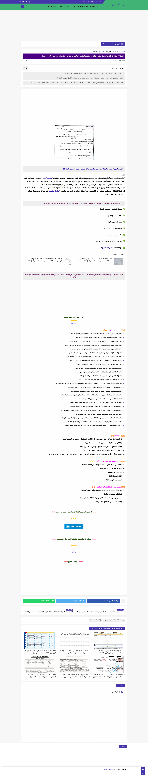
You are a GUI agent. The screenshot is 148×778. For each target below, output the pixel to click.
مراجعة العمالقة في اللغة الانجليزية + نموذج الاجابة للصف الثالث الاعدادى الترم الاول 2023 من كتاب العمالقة (91, 395)
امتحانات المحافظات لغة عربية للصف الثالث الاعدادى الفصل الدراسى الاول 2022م (99, 338)
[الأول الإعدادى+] (93, 773)
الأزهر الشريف (61, 7)
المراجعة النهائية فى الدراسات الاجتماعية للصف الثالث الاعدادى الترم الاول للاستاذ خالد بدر (96, 391)
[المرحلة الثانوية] (125, 773)
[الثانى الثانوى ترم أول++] (109, 773)
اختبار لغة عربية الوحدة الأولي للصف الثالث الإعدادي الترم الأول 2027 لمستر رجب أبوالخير (74, 652)
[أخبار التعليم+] (70, 775)
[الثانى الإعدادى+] (83, 773)
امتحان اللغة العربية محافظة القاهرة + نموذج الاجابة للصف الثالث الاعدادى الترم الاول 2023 (96, 334)
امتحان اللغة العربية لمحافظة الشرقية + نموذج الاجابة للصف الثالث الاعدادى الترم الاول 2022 (96, 341)
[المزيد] (73, 775)
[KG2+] (83, 775)
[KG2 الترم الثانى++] (77, 775)
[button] (103, 601)
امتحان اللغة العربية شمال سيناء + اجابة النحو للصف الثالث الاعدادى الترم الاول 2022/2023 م (96, 349)
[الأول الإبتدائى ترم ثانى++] (54, 773)
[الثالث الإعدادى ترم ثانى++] (67, 773)
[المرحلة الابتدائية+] (99, 775)
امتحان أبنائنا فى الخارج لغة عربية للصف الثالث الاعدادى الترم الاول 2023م (101, 372)
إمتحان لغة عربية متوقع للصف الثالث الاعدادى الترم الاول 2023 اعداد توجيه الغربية (99, 414)
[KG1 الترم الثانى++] (86, 775)
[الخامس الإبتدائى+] (125, 775)
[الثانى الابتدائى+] (51, 773)
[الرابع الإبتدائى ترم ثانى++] (25, 773)
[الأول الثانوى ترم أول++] (119, 773)
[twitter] (26, 1)
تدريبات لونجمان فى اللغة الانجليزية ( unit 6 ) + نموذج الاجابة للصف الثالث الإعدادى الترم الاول (95, 361)
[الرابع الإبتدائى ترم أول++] (28, 773)
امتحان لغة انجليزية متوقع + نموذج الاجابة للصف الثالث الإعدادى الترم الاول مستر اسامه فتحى (95, 353)
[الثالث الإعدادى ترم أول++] (70, 773)
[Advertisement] (74, 25)
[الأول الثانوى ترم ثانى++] (115, 773)
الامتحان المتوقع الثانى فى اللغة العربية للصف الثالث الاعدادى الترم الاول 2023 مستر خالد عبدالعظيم (93, 426)
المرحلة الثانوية (94, 7)
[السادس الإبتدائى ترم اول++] (112, 775)
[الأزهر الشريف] (106, 775)
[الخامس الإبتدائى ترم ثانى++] (118, 775)
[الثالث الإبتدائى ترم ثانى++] (35, 773)
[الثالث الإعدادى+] (74, 773)
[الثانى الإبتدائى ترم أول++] (48, 773)
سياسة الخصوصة (92, 2)
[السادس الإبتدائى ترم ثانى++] (109, 775)
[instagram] (20, 1)
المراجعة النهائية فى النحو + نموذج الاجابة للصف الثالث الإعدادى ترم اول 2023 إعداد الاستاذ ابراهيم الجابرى (91, 410)
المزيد (44, 7)
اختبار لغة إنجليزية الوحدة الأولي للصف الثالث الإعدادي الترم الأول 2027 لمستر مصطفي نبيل (39, 652)
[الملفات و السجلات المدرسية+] (57, 775)
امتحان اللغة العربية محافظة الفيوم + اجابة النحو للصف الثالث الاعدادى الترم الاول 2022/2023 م (95, 357)
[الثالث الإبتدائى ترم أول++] (38, 773)
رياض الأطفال (52, 7)
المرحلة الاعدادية (83, 7)
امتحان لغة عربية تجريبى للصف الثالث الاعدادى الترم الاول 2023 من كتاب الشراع (99, 364)
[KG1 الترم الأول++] (89, 775)
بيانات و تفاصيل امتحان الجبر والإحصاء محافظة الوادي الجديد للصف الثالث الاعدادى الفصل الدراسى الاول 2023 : (88, 78)
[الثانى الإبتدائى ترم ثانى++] (45, 773)
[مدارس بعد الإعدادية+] (54, 775)
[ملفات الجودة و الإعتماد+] (64, 775)
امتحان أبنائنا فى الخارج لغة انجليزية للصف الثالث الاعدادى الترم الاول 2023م (100, 376)
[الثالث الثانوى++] (99, 773)
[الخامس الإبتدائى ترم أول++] (122, 775)
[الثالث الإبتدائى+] (41, 773)
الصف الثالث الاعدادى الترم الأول (114, 52)
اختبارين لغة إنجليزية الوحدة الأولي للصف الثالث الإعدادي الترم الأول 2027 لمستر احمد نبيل (41, 676)
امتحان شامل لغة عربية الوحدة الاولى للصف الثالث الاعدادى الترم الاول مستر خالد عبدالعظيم (95, 403)
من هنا (74, 552)
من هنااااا (74, 324)
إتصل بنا (100, 2)
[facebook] (29, 1)
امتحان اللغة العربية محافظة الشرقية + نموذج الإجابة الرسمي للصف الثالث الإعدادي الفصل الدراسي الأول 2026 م (44, 260)
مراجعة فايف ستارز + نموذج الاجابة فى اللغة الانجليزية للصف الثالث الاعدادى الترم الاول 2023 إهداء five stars (91, 422)
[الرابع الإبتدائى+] (32, 773)
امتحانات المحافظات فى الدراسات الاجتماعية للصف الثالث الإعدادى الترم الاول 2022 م (98, 368)
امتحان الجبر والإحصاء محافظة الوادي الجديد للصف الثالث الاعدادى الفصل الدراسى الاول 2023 (94, 73)
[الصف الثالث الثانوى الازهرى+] (102, 775)
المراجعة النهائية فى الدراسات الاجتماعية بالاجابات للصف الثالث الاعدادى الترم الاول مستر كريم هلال (93, 387)
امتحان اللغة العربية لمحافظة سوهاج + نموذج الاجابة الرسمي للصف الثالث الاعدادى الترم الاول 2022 (93, 345)
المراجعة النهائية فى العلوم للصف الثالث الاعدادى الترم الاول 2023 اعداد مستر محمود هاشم (95, 407)
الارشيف (85, 2)
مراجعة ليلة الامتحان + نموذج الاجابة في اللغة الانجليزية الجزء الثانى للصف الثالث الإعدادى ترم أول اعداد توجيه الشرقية (89, 384)
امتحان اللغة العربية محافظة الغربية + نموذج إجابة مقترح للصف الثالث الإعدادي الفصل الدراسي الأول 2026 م (95, 260)
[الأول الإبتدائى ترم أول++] (57, 773)
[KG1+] (93, 775)
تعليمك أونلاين (119, 4)
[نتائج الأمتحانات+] (51, 775)
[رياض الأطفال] (96, 775)
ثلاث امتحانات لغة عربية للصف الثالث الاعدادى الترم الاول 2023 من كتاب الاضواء (99, 399)
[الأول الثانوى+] (122, 773)
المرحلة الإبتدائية (72, 7)
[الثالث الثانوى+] (103, 773)
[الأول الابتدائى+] (61, 773)
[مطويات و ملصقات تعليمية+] (61, 775)
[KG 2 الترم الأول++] (80, 775)
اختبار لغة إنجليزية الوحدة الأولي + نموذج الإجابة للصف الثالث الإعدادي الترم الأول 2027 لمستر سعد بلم (109, 652)
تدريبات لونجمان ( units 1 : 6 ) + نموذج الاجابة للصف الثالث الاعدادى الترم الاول (100, 380)
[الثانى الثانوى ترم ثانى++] (106, 773)
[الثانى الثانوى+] (112, 773)
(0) (24, 61)
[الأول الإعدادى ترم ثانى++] (86, 773)
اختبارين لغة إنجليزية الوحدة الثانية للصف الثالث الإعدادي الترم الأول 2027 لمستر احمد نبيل (76, 676)
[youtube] (23, 1)
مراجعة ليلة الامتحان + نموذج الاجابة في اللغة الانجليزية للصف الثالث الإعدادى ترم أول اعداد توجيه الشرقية (92, 418)
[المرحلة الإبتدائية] (64, 773)
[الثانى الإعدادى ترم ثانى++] (77, 773)
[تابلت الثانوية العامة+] (67, 775)
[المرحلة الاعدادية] (96, 773)
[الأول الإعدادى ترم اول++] (90, 773)
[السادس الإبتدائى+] (115, 775)
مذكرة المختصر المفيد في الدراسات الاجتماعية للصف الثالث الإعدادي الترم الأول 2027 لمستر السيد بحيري (108, 676)
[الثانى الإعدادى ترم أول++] (80, 773)
